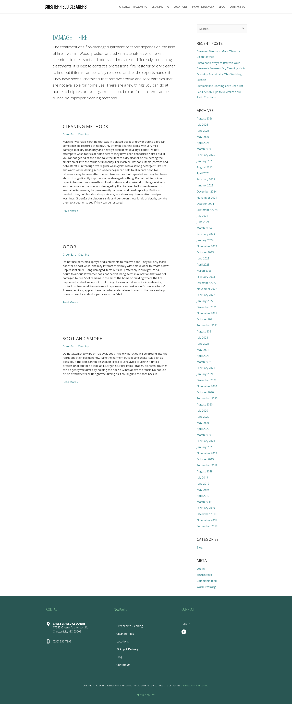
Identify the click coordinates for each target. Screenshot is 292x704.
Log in (201, 568)
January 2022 (205, 301)
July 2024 (202, 216)
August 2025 (205, 167)
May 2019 (203, 490)
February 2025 (206, 179)
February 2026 (206, 155)
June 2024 (203, 222)
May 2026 (203, 137)
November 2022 (207, 289)
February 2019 (206, 508)
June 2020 (203, 417)
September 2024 (207, 210)
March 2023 (204, 270)
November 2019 (207, 453)
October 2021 (205, 319)
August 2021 (205, 331)
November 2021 (207, 313)
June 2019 (203, 483)
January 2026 (205, 161)
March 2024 (204, 228)
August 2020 (205, 404)
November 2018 (207, 520)
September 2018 (207, 526)
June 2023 (203, 258)
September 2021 (207, 325)
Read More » (71, 210)
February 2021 (206, 368)
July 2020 (202, 410)
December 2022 (206, 283)
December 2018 (206, 514)
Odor (69, 247)
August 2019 (205, 471)
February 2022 (206, 295)
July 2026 (202, 124)
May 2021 (203, 350)
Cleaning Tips (160, 6)
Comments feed (207, 581)
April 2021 (203, 356)
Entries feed (204, 575)
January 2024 (205, 240)
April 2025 (203, 173)
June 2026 (203, 131)
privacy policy (146, 695)
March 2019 (204, 502)
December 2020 (206, 380)
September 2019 (207, 465)
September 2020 (207, 398)
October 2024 (205, 204)
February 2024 (206, 234)
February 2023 (206, 277)
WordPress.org (206, 587)
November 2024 (207, 197)
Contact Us (237, 6)
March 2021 (204, 362)
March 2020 (204, 435)
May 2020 (203, 423)
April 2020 (203, 429)
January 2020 (205, 447)
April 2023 (203, 264)
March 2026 (204, 149)
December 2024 (206, 191)
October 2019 (205, 459)
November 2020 (207, 386)
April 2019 (203, 496)
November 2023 (207, 246)
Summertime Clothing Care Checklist (220, 86)
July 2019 (202, 477)
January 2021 (205, 374)
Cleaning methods (85, 126)
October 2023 (205, 252)
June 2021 (203, 343)
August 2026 (205, 118)
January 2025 (205, 185)
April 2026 (203, 143)
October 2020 (205, 392)
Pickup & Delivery (203, 6)
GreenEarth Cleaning (133, 6)
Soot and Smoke (82, 338)
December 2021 (206, 307)
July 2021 (202, 337)
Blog (222, 6)
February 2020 (206, 441)
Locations (180, 6)
